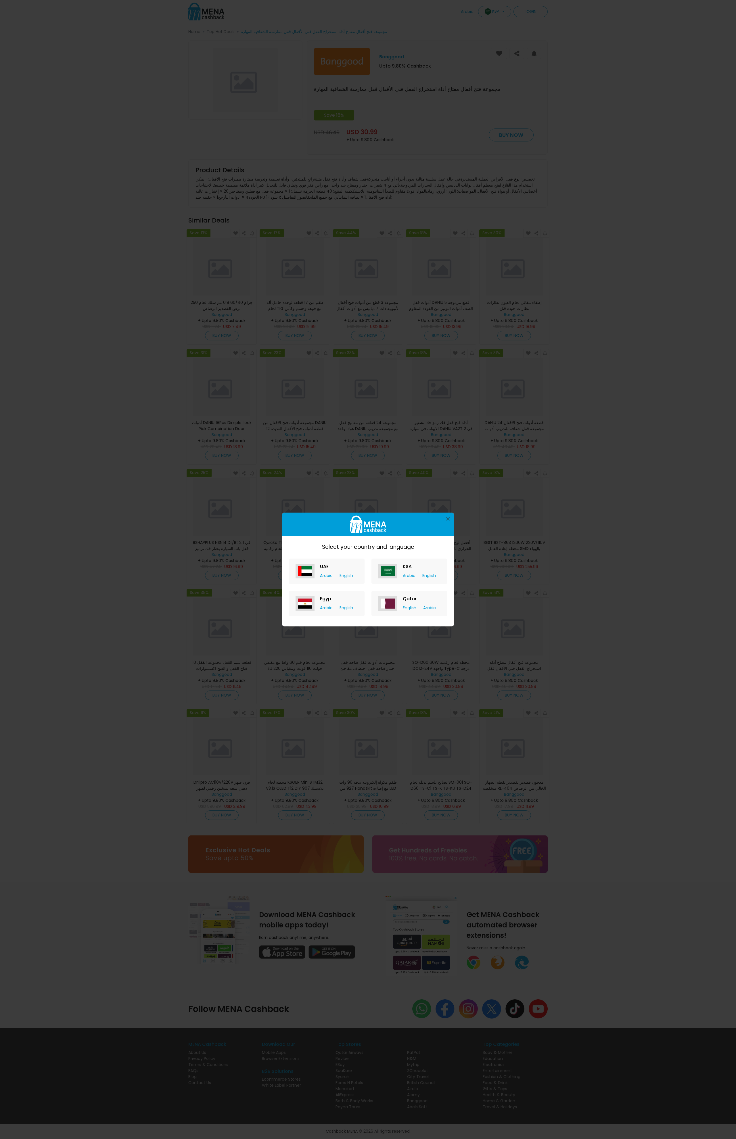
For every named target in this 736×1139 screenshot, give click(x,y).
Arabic (327, 575)
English (346, 575)
